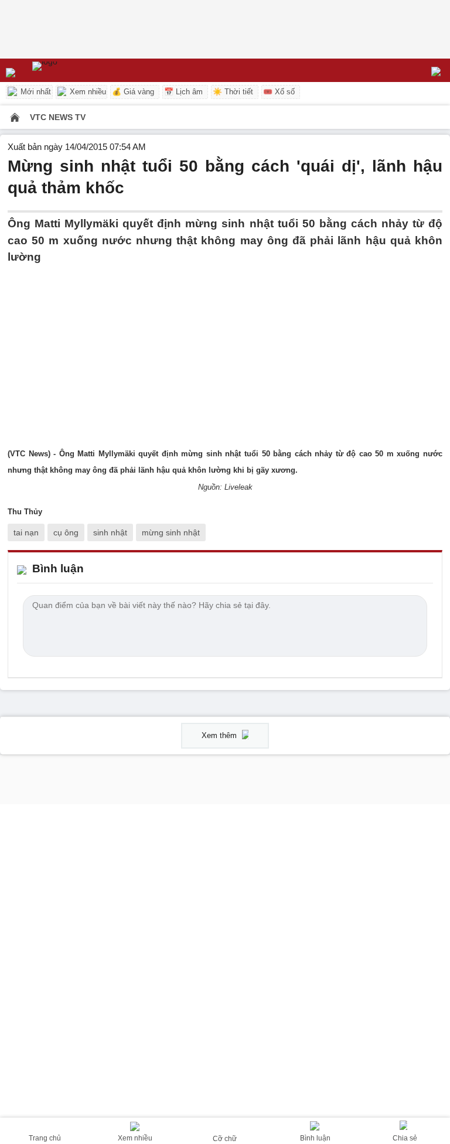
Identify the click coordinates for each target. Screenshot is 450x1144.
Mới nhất (34, 91)
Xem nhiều (86, 91)
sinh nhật (110, 532)
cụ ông (66, 532)
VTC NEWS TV (58, 117)
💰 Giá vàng (133, 91)
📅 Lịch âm (183, 91)
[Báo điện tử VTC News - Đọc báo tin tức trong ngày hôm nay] (71, 70)
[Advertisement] (225, 348)
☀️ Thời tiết (233, 91)
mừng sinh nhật (171, 532)
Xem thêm (220, 735)
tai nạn (26, 532)
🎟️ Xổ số (279, 91)
